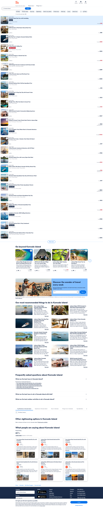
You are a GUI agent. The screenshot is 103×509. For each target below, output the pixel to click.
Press (71, 496)
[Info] (26, 14)
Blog (71, 495)
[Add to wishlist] (7, 18)
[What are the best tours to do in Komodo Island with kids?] (86, 394)
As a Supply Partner (81, 491)
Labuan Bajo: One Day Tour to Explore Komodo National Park (29, 385)
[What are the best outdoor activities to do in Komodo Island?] (86, 399)
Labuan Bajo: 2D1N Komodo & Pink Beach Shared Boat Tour (28, 384)
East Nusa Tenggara (29, 485)
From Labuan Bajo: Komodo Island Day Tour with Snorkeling (28, 383)
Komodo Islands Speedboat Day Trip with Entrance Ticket (27, 462)
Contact (50, 491)
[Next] (89, 260)
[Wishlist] (76, 2)
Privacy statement (18, 298)
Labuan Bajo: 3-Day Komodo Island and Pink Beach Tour (50, 440)
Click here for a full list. (43, 422)
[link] (51, 20)
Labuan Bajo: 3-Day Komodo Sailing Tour (25, 387)
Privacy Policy (51, 495)
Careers (71, 493)
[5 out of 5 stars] (27, 442)
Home (16, 485)
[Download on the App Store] (41, 496)
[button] (51, 20)
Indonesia (21, 485)
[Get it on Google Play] (41, 492)
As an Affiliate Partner (81, 495)
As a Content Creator (81, 493)
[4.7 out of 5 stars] (19, 435)
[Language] (81, 2)
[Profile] (86, 2)
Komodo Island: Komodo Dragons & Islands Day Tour (27, 388)
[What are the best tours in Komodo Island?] (86, 379)
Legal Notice (51, 493)
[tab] (24, 408)
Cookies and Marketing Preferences (55, 496)
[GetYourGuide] (17, 2)
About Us (71, 491)
